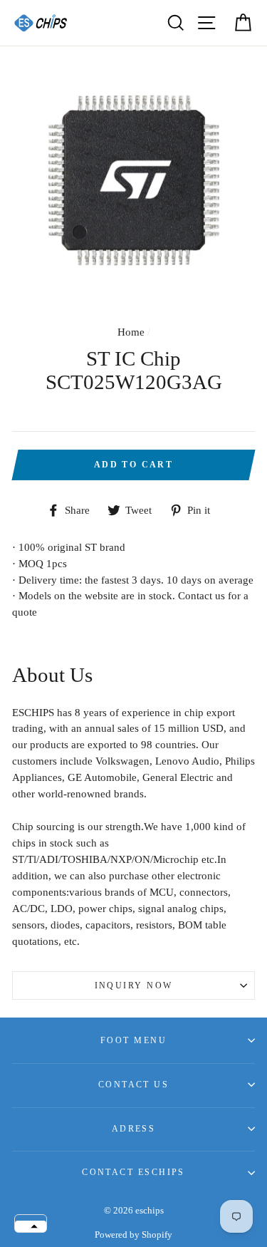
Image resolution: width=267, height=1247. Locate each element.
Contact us (133, 1085)
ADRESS (134, 1129)
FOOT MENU (133, 1040)
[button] (30, 1226)
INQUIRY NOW (134, 985)
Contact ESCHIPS (133, 1172)
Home (131, 332)
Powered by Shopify (133, 1235)
